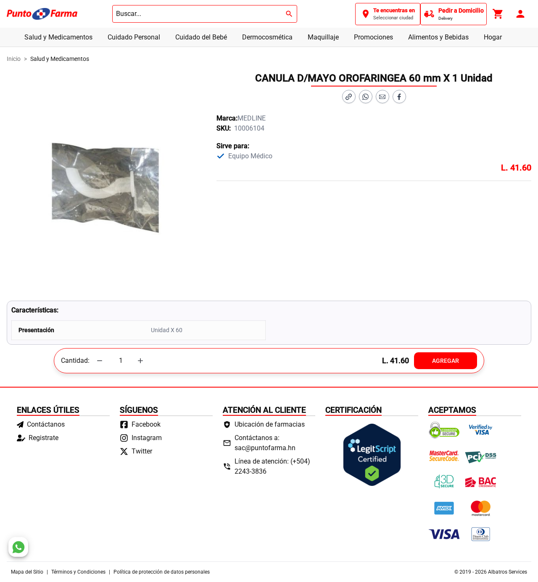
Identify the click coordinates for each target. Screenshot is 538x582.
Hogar (493, 37)
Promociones (373, 37)
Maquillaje (323, 37)
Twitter (142, 451)
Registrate (43, 438)
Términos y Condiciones (78, 572)
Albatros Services (507, 572)
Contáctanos (46, 424)
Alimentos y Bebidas (438, 37)
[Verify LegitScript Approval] (372, 455)
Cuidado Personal (134, 37)
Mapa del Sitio (27, 572)
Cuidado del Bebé (201, 37)
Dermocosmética (267, 37)
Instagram (147, 438)
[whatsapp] (18, 547)
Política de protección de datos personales (161, 572)
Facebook (146, 424)
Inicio (14, 58)
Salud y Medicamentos (58, 37)
